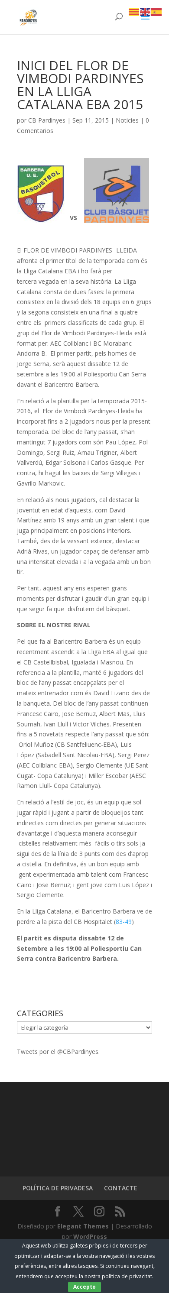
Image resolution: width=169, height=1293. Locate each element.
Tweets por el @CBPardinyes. (58, 1051)
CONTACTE (120, 1188)
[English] (145, 11)
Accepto (84, 1286)
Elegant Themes (83, 1226)
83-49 (124, 921)
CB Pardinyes (46, 120)
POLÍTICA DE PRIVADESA (58, 1188)
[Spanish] (156, 11)
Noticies (127, 120)
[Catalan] (134, 11)
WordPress (90, 1236)
